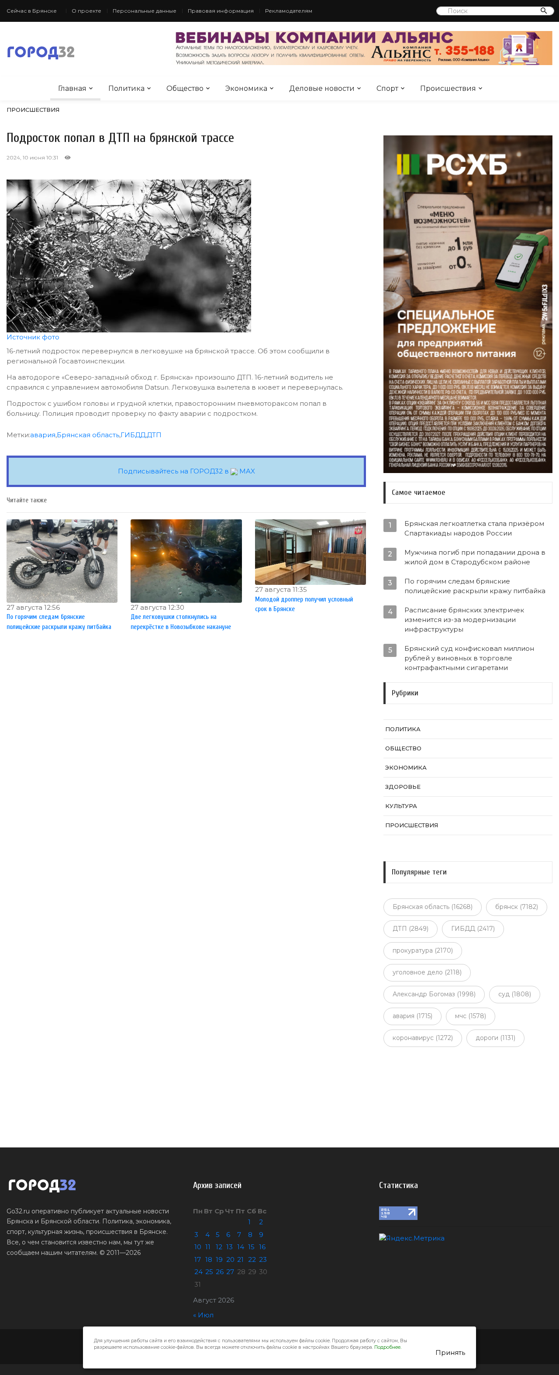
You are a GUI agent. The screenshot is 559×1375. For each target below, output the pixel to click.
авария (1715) (412, 1016)
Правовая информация (221, 10)
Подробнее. (387, 1347)
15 (251, 1247)
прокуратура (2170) (423, 950)
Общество (185, 88)
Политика (126, 88)
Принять (450, 1352)
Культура (401, 805)
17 (197, 1259)
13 (229, 1247)
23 (263, 1259)
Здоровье (403, 786)
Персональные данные (144, 10)
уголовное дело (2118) (427, 972)
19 (219, 1259)
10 (197, 1247)
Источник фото (33, 337)
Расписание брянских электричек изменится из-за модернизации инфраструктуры (464, 619)
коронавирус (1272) (423, 1038)
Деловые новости (322, 88)
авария (42, 435)
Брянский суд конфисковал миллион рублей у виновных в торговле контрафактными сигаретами (469, 658)
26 (220, 1272)
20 (230, 1259)
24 (198, 1272)
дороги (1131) (495, 1038)
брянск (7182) (516, 907)
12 (219, 1247)
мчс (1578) (470, 1016)
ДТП (154, 435)
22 (252, 1259)
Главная (72, 88)
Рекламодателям (288, 10)
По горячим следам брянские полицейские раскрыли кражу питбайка (474, 586)
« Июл (203, 1315)
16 (262, 1247)
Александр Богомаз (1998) (434, 994)
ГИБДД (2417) (473, 929)
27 (230, 1272)
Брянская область (88, 435)
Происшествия (448, 88)
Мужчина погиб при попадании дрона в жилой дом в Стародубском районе (474, 557)
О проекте (86, 10)
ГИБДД (133, 435)
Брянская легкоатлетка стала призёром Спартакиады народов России (474, 528)
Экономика (246, 88)
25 (209, 1272)
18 (208, 1259)
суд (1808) (514, 994)
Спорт (387, 88)
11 (207, 1247)
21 (240, 1259)
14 (240, 1247)
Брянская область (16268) (433, 907)
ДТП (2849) (410, 929)
